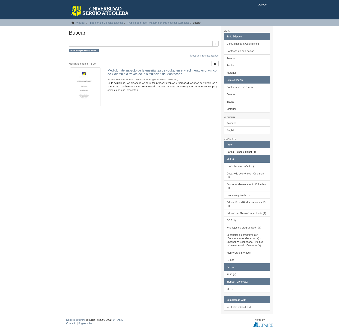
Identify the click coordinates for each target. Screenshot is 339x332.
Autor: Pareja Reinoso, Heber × (83, 50)
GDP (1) (231, 220)
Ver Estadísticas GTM (239, 307)
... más (230, 260)
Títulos (230, 65)
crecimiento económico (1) (241, 166)
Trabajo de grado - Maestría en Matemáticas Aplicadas (158, 22)
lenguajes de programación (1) (244, 227)
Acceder (231, 123)
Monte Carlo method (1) (240, 252)
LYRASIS (118, 319)
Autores (231, 58)
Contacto (71, 323)
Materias (231, 72)
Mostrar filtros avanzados (204, 55)
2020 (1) (231, 274)
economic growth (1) (238, 195)
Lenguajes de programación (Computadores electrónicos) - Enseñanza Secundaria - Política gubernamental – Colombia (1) (245, 240)
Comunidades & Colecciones (243, 43)
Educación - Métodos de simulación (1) (246, 204)
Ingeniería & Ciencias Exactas (106, 22)
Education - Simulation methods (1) (246, 213)
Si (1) (230, 288)
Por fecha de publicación (240, 51)
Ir (215, 43)
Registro (231, 130)
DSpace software (75, 319)
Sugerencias (85, 323)
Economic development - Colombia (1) (246, 185)
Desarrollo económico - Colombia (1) (245, 175)
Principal (80, 22)
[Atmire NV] (263, 323)
